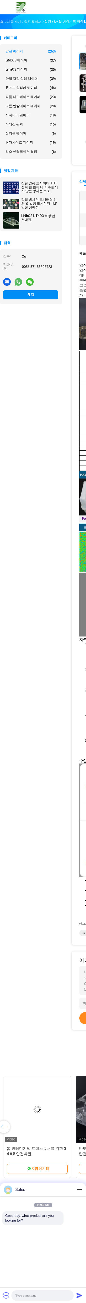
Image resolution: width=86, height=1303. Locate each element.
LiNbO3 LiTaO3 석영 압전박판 (38, 218)
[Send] (79, 1295)
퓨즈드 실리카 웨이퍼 (30, 88)
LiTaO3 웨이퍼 (30, 69)
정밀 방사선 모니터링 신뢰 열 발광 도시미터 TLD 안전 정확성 (39, 203)
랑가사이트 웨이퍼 (30, 142)
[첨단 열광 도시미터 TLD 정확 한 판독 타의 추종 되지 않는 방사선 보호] (11, 188)
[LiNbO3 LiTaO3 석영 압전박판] (11, 220)
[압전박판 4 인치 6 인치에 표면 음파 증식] (37, 1109)
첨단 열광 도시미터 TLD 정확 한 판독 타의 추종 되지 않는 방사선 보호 (39, 187)
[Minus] (79, 1190)
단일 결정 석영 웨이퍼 (30, 79)
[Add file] (6, 1295)
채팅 (30, 295)
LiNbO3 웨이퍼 (30, 60)
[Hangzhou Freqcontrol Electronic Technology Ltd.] (21, 7)
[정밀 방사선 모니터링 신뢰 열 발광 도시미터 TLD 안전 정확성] (11, 204)
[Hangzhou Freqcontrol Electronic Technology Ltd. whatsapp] (18, 281)
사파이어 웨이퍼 (30, 115)
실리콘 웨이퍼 (30, 133)
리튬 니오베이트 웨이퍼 (30, 97)
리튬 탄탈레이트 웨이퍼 (30, 106)
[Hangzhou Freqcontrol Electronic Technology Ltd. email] (7, 281)
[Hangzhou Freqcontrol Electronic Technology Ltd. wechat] (30, 281)
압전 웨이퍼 (30, 51)
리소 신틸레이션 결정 (30, 152)
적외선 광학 (30, 124)
